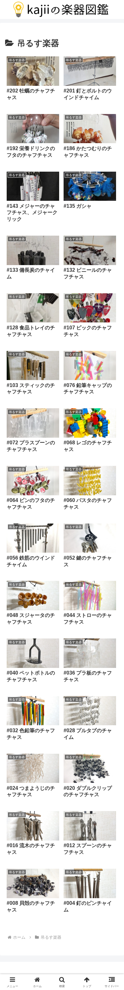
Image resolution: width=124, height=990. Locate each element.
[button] (111, 835)
